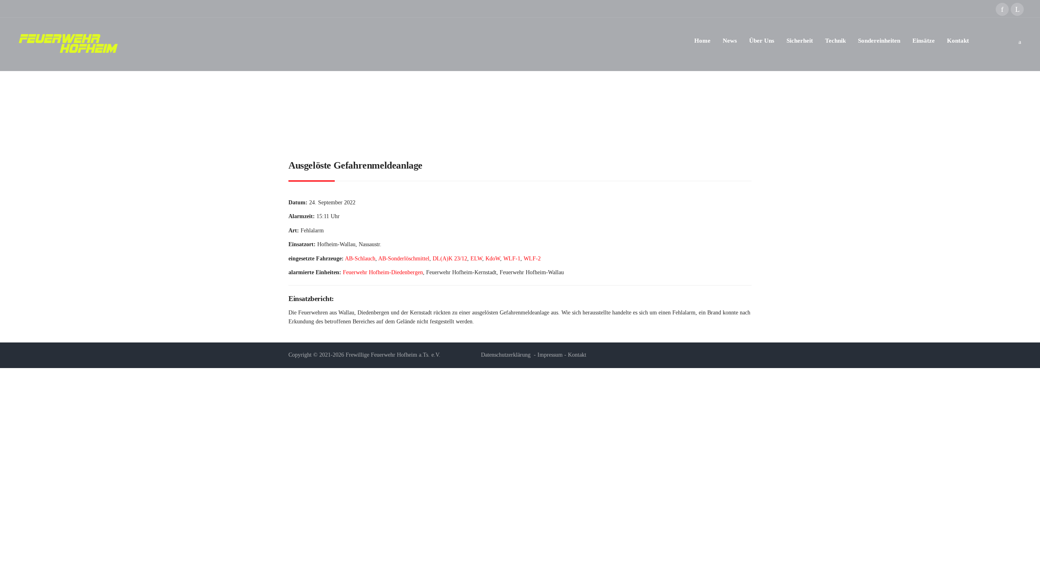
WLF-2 (532, 259)
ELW (476, 259)
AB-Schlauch (360, 259)
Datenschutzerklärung (506, 355)
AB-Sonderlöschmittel (403, 259)
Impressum (550, 355)
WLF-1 (511, 259)
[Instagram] (1017, 9)
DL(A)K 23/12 (450, 259)
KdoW (492, 259)
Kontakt (577, 355)
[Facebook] (1002, 9)
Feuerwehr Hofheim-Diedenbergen (383, 272)
